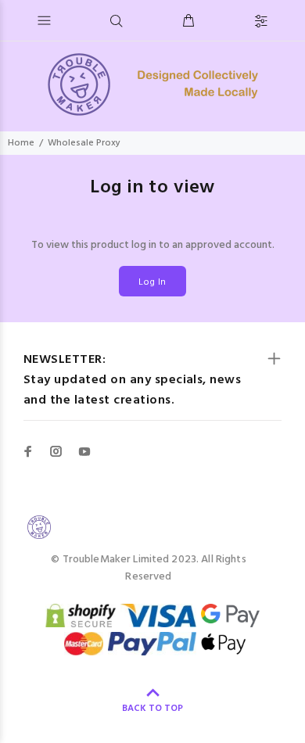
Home (21, 143)
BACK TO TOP (152, 708)
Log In (152, 282)
